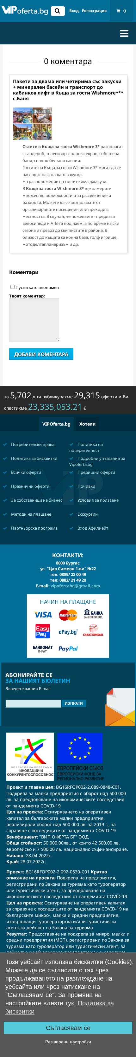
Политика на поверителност (86, 447)
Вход (74, 11)
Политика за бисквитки (33, 458)
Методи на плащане (30, 514)
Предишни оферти (96, 472)
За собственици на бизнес (36, 500)
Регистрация (94, 11)
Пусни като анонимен (37, 287)
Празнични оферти (29, 486)
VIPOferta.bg (56, 424)
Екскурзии (87, 514)
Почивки (86, 486)
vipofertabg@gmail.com (75, 586)
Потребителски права (32, 444)
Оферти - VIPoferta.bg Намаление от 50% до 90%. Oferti (24, 12)
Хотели (87, 424)
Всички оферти (25, 472)
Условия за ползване (98, 500)
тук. (70, 1003)
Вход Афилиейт (92, 528)
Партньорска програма (34, 528)
